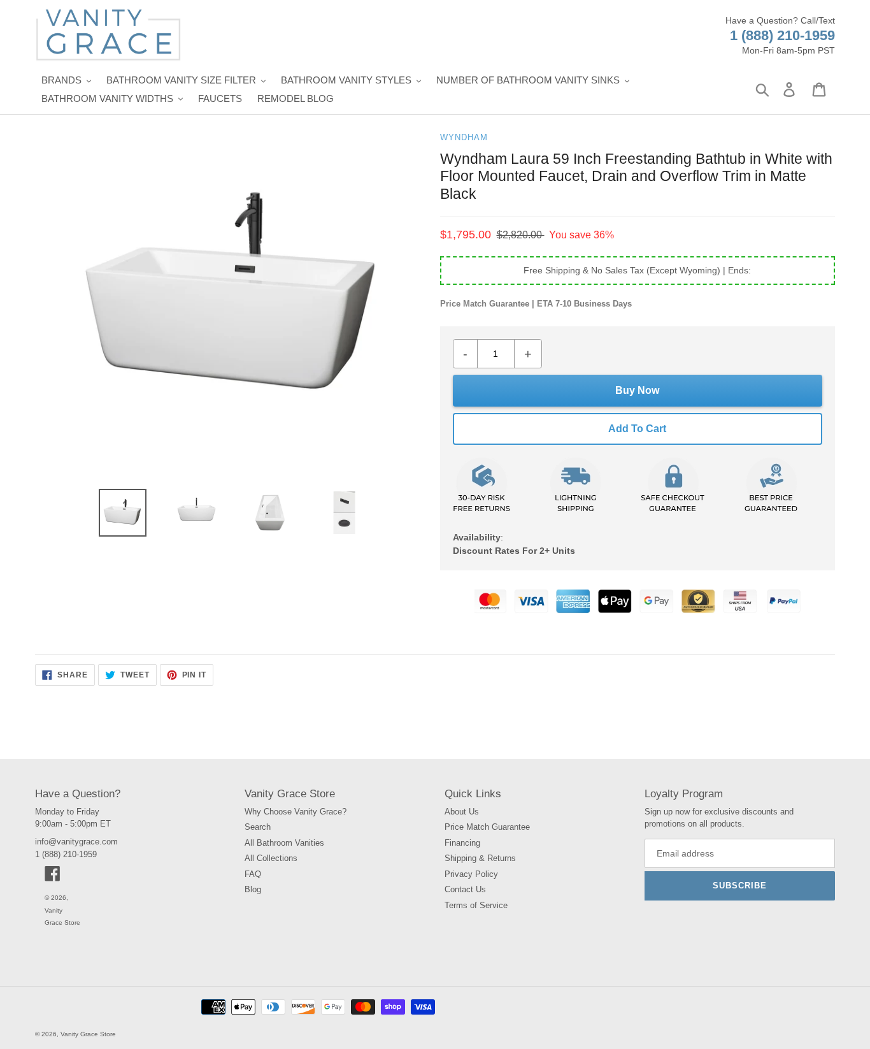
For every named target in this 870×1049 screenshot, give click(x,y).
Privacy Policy (471, 874)
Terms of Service (476, 905)
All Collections (271, 858)
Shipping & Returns (480, 858)
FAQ (253, 874)
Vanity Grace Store (88, 1034)
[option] (122, 513)
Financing (462, 843)
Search (258, 827)
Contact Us (465, 889)
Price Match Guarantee (487, 827)
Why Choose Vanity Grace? (295, 811)
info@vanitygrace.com (76, 841)
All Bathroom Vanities (284, 843)
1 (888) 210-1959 (782, 35)
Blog (253, 889)
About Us (462, 811)
